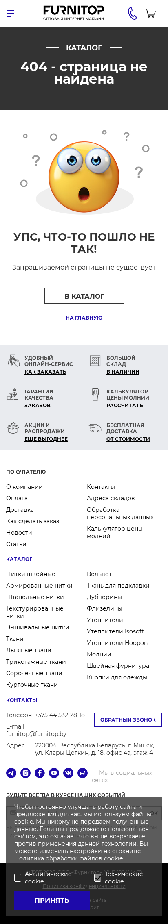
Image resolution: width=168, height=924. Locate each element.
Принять (52, 900)
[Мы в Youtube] (54, 774)
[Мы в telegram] (11, 774)
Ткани (15, 638)
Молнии (99, 654)
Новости (19, 532)
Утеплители (105, 620)
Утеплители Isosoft (115, 631)
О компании (24, 486)
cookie (113, 858)
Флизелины (104, 608)
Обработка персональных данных (120, 513)
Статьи (16, 544)
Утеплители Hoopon (117, 643)
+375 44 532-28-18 (60, 715)
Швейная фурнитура (118, 666)
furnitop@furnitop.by (36, 734)
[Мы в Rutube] (82, 774)
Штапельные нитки (35, 597)
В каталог (84, 296)
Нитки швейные (30, 574)
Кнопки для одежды (117, 677)
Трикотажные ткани (36, 661)
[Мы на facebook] (40, 774)
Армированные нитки (39, 585)
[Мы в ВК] (68, 774)
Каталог (19, 559)
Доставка (20, 509)
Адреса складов (111, 498)
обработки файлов (75, 858)
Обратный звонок (128, 720)
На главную (84, 318)
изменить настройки (70, 851)
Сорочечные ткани (34, 673)
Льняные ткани (28, 650)
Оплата (17, 498)
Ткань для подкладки (118, 585)
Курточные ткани (32, 684)
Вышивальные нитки (37, 627)
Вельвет (99, 574)
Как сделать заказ (32, 521)
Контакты (101, 486)
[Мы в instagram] (25, 774)
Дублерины (104, 597)
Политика (30, 858)
